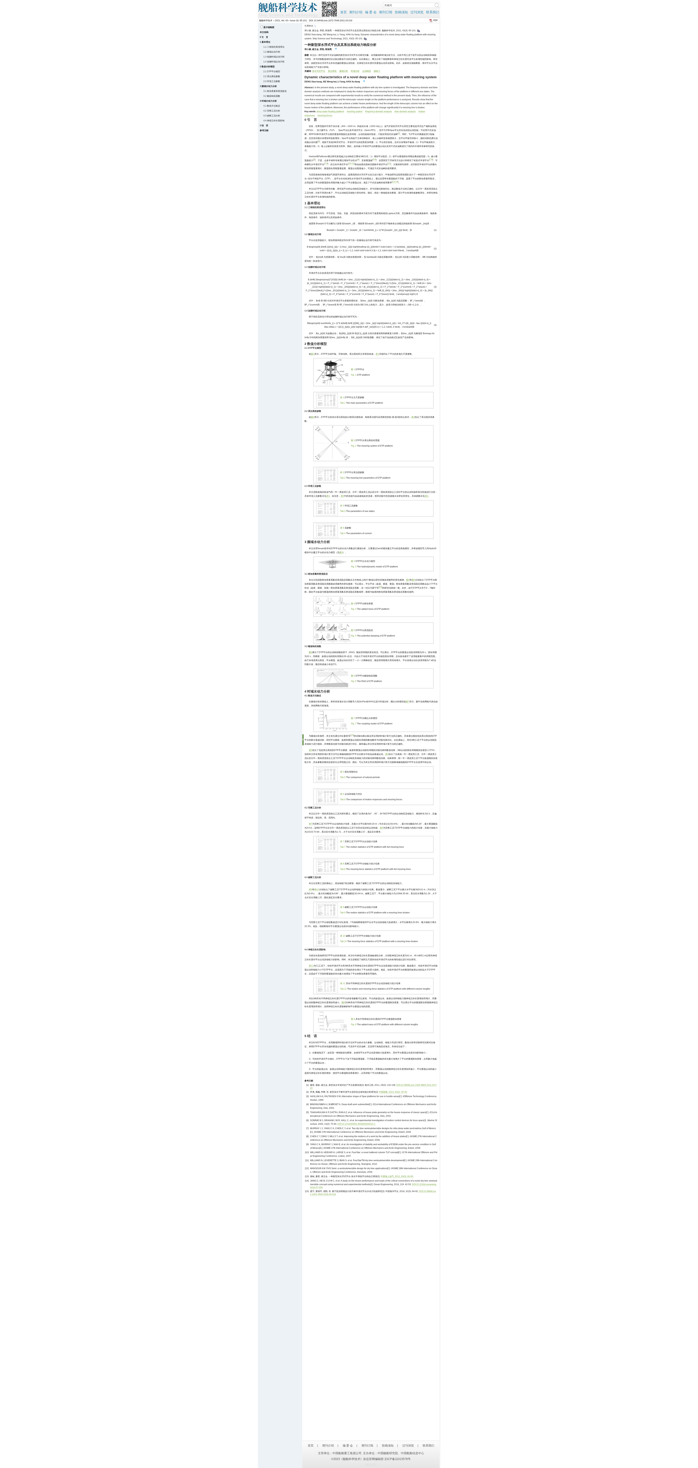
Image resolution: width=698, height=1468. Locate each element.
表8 (381, 828)
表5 (310, 750)
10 (349, 163)
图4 (408, 580)
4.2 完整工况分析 (271, 111)
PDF (435, 20)
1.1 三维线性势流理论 (273, 47)
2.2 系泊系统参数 (271, 76)
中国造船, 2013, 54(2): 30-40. (393, 1092)
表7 (310, 824)
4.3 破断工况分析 (271, 115)
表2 (413, 417)
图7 (407, 701)
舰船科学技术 (265, 20)
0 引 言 (264, 37)
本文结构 (264, 32)
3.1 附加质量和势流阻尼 (275, 91)
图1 (312, 354)
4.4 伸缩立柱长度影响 (273, 120)
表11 (311, 965)
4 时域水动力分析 (268, 101)
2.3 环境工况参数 (271, 81)
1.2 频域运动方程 (271, 52)
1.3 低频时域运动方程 (273, 56)
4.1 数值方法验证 (271, 106)
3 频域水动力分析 (268, 86)
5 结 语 (264, 125)
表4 (426, 496)
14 (396, 181)
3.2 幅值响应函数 (271, 96)
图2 (312, 417)
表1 (377, 354)
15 (380, 587)
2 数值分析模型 (267, 66)
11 (353, 163)
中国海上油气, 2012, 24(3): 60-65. (397, 1176)
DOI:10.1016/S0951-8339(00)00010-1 (356, 1124)
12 (389, 163)
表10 (316, 889)
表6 (387, 754)
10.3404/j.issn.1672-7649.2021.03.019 (333, 20)
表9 (310, 889)
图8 (343, 1002)
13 (393, 181)
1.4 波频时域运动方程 (273, 61)
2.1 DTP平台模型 (271, 71)
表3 (328, 496)
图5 (413, 580)
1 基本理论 (265, 42)
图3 (341, 552)
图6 (310, 652)
